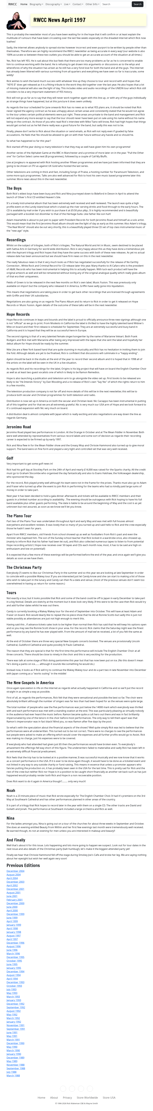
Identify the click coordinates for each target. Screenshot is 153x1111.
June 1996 (12, 950)
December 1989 (15, 1057)
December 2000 (15, 903)
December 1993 (15, 982)
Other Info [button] (92, 4)
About (54, 1097)
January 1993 (14, 1000)
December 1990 (15, 1043)
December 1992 (15, 1003)
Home (23, 4)
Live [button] (66, 4)
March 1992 (13, 1018)
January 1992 (14, 1021)
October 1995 (14, 960)
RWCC (12, 4)
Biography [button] (35, 4)
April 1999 (12, 921)
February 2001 (15, 899)
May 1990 (12, 1047)
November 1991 (16, 1025)
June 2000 (12, 907)
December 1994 (15, 971)
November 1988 (16, 1064)
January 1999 (14, 925)
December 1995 (15, 957)
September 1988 (16, 1068)
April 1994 (12, 978)
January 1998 (14, 932)
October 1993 (14, 986)
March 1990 (13, 1050)
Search (137, 4)
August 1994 (14, 975)
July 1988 (11, 1072)
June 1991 (12, 1032)
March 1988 (13, 1075)
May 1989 (12, 1061)
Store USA (109, 1097)
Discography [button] (53, 4)
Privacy (67, 1097)
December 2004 (15, 871)
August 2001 (14, 892)
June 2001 (12, 896)
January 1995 (14, 968)
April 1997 (12, 939)
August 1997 (14, 935)
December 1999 (15, 914)
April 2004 (12, 878)
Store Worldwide (87, 1097)
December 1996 (15, 942)
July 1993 (11, 989)
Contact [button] (77, 4)
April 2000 (12, 910)
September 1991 (16, 1029)
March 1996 (13, 953)
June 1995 (12, 964)
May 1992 (12, 1014)
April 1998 (12, 928)
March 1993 (13, 996)
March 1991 (13, 1039)
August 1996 (14, 946)
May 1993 (12, 993)
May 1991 (12, 1036)
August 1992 (14, 1011)
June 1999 (12, 917)
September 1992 (16, 1007)
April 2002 (12, 885)
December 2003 (15, 881)
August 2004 (14, 874)
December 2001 (15, 889)
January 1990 (14, 1054)
